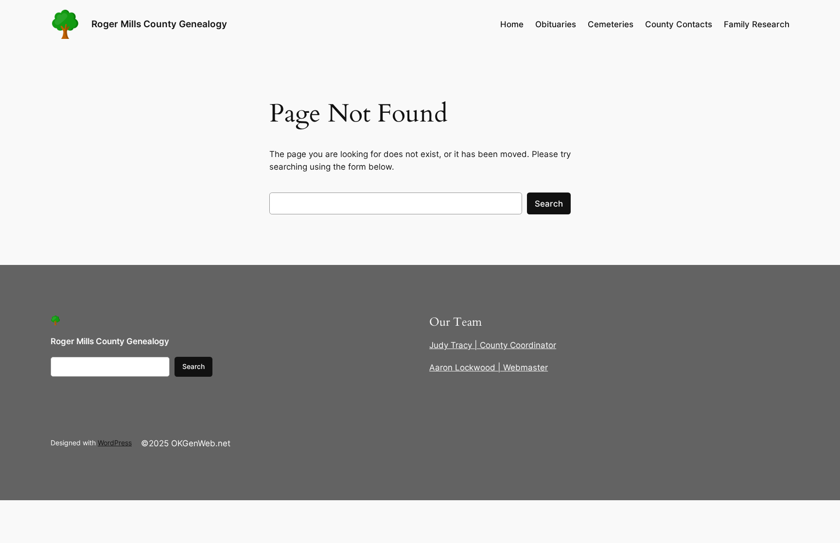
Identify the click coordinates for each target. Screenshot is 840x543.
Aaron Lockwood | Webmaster (488, 367)
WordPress (115, 442)
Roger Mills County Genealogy (159, 24)
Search (549, 204)
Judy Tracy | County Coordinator (492, 345)
